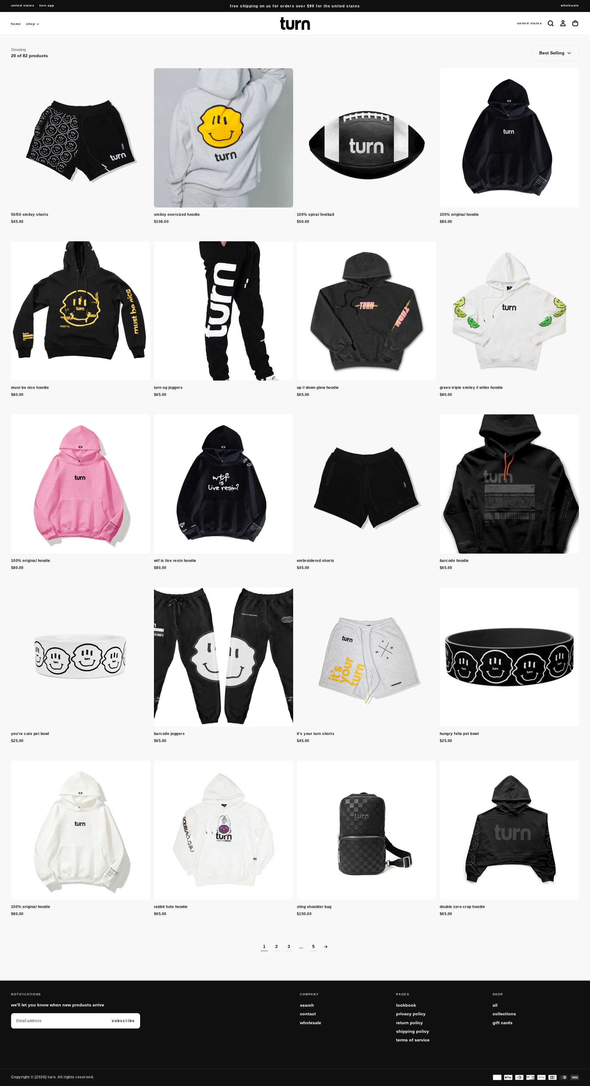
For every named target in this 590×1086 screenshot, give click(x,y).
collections (504, 1013)
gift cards (503, 1022)
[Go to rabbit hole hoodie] (223, 830)
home (16, 24)
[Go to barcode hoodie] (509, 484)
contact (308, 1013)
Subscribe (123, 1021)
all (495, 1005)
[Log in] (563, 23)
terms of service (413, 1039)
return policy (409, 1022)
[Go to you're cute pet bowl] (80, 657)
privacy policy (411, 1013)
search (307, 1005)
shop (30, 24)
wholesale (310, 1022)
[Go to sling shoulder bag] (366, 830)
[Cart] (575, 23)
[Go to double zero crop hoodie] (509, 830)
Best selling (551, 52)
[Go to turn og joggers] (223, 311)
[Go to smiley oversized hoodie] (223, 137)
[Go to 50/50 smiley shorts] (80, 137)
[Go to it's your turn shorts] (366, 657)
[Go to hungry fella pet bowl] (509, 657)
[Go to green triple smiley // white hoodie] (509, 311)
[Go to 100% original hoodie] (509, 137)
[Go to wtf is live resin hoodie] (223, 484)
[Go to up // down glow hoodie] (366, 311)
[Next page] (325, 946)
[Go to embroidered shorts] (366, 484)
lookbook (406, 1005)
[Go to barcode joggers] (223, 657)
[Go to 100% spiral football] (366, 137)
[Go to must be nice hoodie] (80, 311)
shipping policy (412, 1031)
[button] (22, 5)
